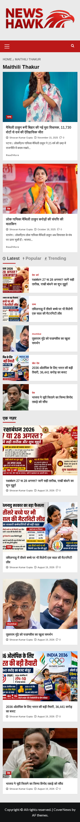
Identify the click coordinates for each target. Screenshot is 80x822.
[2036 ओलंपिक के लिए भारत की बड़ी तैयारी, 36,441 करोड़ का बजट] (16, 367)
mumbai (36, 334)
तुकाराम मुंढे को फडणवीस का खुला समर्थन (29, 634)
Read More (12, 155)
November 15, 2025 (48, 137)
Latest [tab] (13, 258)
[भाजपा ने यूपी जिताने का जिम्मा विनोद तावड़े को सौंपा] (16, 397)
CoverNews (62, 809)
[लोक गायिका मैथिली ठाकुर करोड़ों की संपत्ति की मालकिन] (40, 189)
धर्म (37, 275)
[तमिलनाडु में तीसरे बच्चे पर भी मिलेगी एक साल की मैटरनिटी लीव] (16, 308)
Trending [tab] (56, 258)
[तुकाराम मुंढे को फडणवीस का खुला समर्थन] (16, 338)
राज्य (9, 117)
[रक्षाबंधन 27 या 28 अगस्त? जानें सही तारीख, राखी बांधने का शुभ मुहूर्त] (16, 279)
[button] (7, 45)
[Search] (72, 46)
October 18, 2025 (47, 229)
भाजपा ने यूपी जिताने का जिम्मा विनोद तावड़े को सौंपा (34, 783)
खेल (33, 363)
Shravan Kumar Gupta (21, 137)
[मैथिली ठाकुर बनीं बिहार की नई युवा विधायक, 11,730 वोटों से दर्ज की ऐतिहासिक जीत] (40, 97)
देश (8, 208)
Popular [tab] (32, 258)
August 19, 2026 (46, 490)
